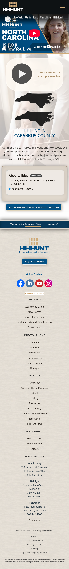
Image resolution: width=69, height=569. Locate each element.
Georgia (34, 368)
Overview (34, 382)
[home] (16, 7)
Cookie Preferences (35, 540)
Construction (34, 327)
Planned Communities (34, 316)
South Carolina (35, 363)
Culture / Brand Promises (34, 387)
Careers (34, 448)
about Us (35, 375)
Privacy (34, 536)
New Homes (34, 311)
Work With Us (35, 431)
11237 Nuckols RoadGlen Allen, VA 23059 (34, 506)
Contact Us (34, 520)
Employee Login (34, 544)
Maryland (35, 342)
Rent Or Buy (34, 408)
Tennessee (34, 352)
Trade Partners (34, 443)
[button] (62, 7)
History (34, 398)
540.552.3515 (34, 474)
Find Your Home (34, 335)
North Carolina (34, 357)
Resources (34, 403)
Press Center (34, 418)
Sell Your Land (34, 438)
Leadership (34, 393)
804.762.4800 (34, 514)
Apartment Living (34, 306)
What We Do (34, 299)
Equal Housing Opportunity (34, 552)
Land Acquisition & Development (34, 322)
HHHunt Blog (34, 423)
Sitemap (35, 548)
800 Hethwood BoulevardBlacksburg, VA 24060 (34, 467)
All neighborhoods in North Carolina (34, 207)
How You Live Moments (34, 413)
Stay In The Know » (34, 261)
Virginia (34, 347)
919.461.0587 (34, 496)
